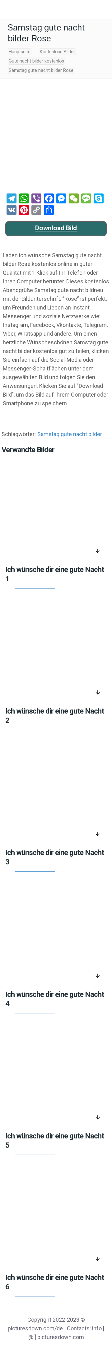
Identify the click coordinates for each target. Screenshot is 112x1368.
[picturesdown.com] (56, 9)
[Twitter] (48, 1350)
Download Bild (56, 228)
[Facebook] (32, 1350)
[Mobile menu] (8, 9)
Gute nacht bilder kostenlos (36, 61)
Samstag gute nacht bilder (69, 434)
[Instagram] (80, 1350)
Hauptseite (19, 51)
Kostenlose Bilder (57, 51)
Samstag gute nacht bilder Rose (41, 70)
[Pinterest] (64, 1350)
